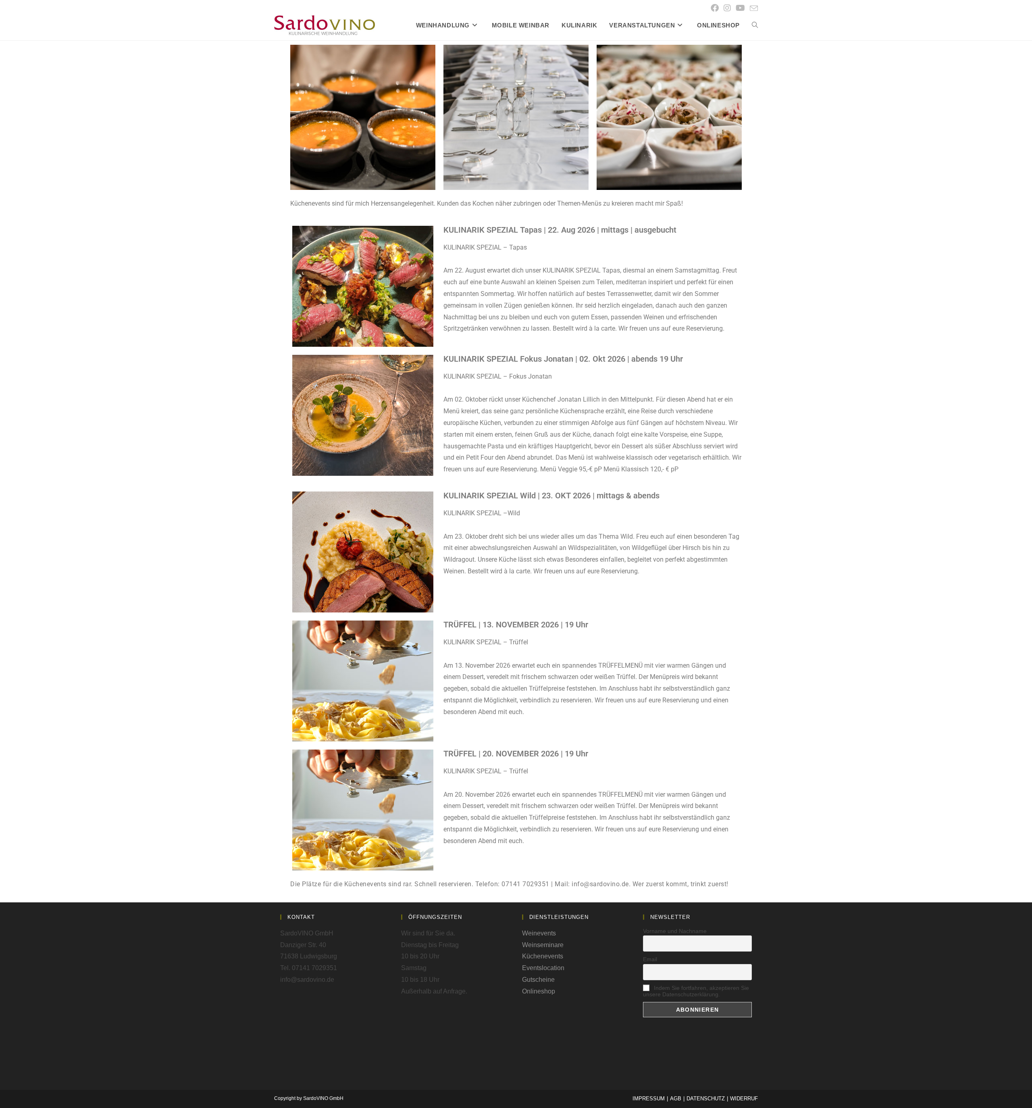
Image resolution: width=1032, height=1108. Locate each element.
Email (650, 959)
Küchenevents (542, 956)
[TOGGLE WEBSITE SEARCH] (755, 25)
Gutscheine (538, 979)
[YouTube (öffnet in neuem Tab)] (740, 8)
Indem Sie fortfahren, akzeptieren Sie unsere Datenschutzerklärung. (696, 991)
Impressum (649, 1099)
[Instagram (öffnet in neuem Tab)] (727, 8)
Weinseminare (543, 944)
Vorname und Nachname (675, 931)
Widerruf (744, 1099)
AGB (675, 1099)
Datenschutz (706, 1099)
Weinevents (539, 933)
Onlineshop (538, 991)
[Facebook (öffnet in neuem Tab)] (714, 8)
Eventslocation (543, 967)
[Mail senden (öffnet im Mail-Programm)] (752, 8)
